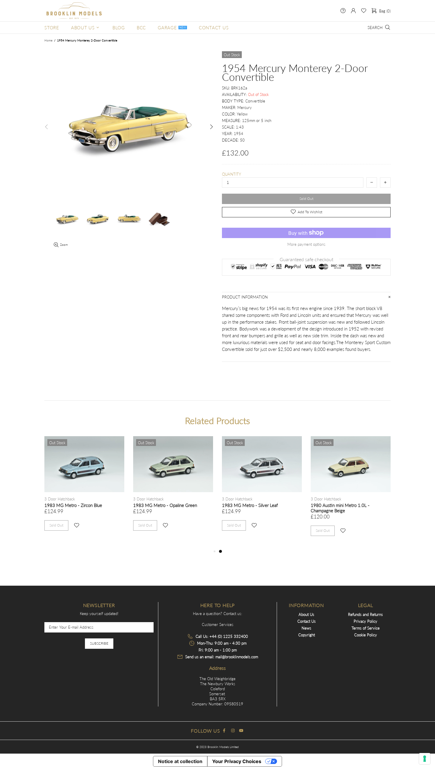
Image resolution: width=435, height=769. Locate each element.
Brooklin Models (74, 11)
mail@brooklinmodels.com (236, 656)
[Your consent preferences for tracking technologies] (424, 758)
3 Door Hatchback (59, 499)
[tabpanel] (262, 489)
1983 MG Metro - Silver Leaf (250, 505)
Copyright (306, 634)
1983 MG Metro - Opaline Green (165, 505)
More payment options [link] (306, 244)
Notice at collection (180, 761)
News (306, 628)
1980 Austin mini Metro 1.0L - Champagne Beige (340, 508)
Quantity (231, 174)
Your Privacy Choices (236, 761)
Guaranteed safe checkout (306, 259)
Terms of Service (366, 628)
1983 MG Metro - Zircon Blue (73, 505)
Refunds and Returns (365, 614)
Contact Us (306, 621)
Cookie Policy (365, 634)
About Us (306, 614)
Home (48, 40)
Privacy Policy (365, 621)
